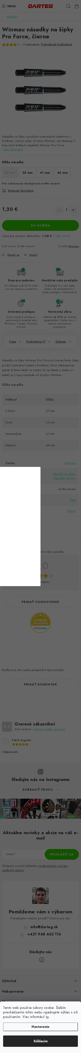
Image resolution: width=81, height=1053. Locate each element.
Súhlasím (41, 1041)
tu (47, 1016)
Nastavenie (40, 1026)
